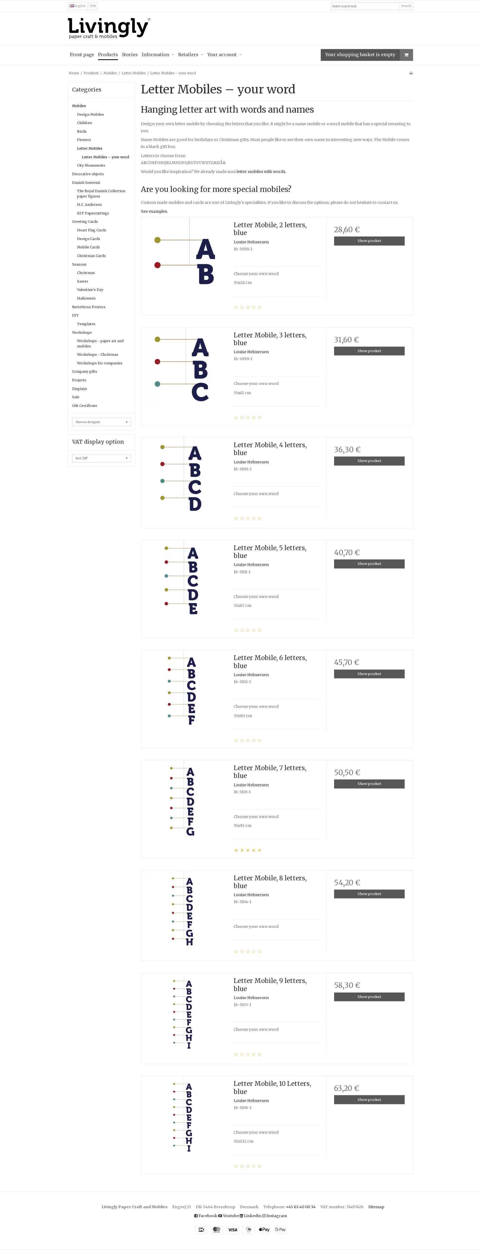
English (80, 6)
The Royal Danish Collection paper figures (101, 193)
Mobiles (79, 106)
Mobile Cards (88, 247)
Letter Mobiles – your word (105, 157)
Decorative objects (88, 174)
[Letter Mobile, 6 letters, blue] (184, 693)
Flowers (84, 140)
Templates (86, 324)
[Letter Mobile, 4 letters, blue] (184, 480)
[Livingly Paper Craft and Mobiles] (240, 28)
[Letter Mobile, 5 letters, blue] (184, 583)
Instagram (276, 1215)
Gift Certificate (84, 406)
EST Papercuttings (93, 213)
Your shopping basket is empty (360, 54)
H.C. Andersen (89, 204)
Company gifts (84, 371)
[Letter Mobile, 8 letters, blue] (184, 913)
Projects (79, 380)
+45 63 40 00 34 (301, 1206)
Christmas (86, 273)
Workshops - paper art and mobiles (100, 343)
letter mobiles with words (261, 171)
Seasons (79, 264)
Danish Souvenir (86, 183)
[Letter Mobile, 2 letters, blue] (184, 260)
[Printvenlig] (411, 73)
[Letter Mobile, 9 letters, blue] (184, 1016)
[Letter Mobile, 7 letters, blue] (184, 803)
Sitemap (376, 1206)
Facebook (207, 1215)
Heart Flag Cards (91, 230)
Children (84, 123)
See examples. (154, 211)
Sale (75, 397)
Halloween (86, 298)
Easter (82, 281)
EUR (93, 6)
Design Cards (88, 239)
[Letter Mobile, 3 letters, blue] (184, 370)
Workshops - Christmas (97, 354)
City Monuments (91, 165)
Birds (82, 131)
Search (406, 6)
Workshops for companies (99, 363)
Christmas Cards (91, 256)
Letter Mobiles (89, 148)
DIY (75, 315)
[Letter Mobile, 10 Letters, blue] (184, 1119)
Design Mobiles (90, 114)
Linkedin (252, 1215)
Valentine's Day (90, 290)
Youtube (230, 1215)
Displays (79, 389)
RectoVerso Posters (88, 307)
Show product (369, 241)
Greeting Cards (85, 221)
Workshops (82, 332)
